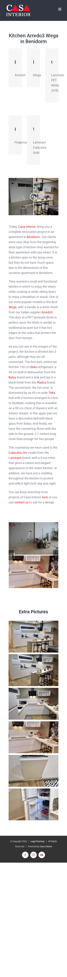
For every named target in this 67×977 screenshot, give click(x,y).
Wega (12, 307)
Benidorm (33, 237)
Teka (51, 392)
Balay (12, 377)
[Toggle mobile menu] (60, 9)
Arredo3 (47, 312)
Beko (33, 367)
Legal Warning (37, 841)
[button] (11, 555)
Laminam (15, 458)
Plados (41, 382)
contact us (21, 502)
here (45, 497)
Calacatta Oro (18, 452)
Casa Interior (27, 226)
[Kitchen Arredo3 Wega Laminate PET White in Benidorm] (33, 555)
